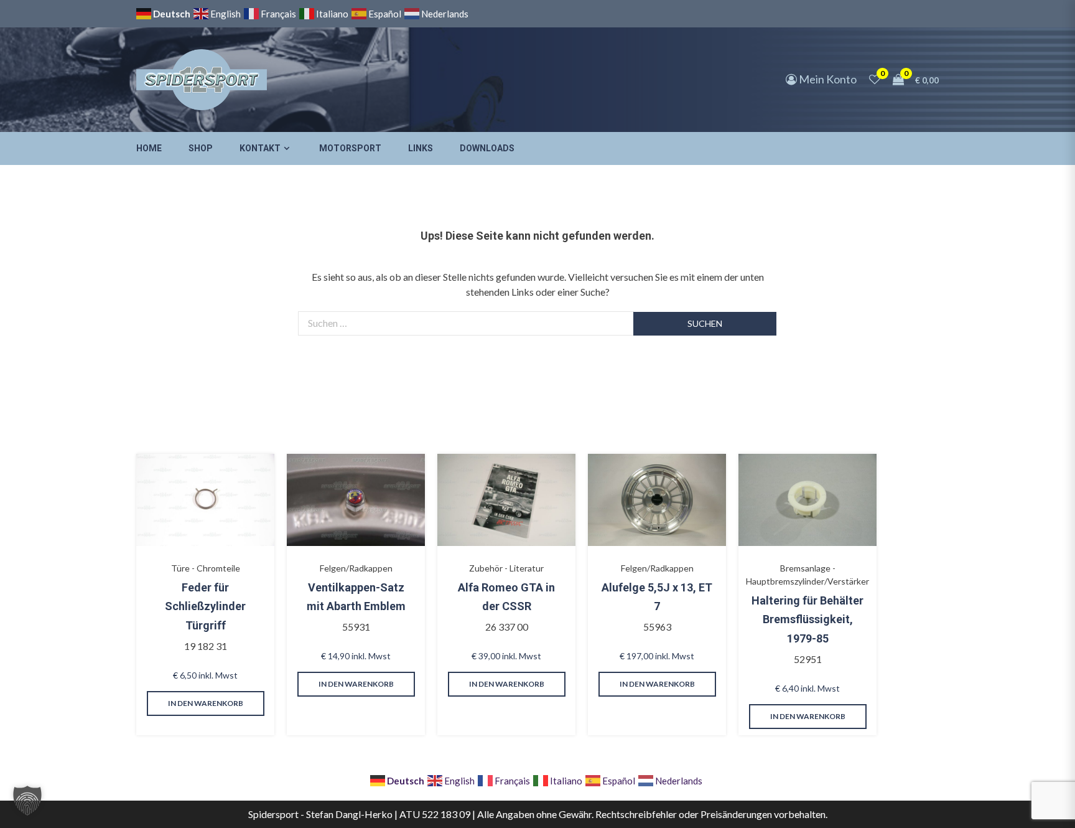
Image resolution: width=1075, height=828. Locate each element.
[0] (874, 79)
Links (420, 148)
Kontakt (260, 148)
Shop (200, 148)
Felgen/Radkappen (356, 568)
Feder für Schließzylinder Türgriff (205, 606)
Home (149, 148)
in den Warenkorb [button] (205, 703)
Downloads (487, 148)
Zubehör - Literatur (506, 568)
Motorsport (350, 148)
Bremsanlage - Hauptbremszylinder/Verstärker (807, 574)
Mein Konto (827, 79)
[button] (27, 800)
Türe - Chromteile (205, 568)
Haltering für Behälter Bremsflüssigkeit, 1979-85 (807, 619)
